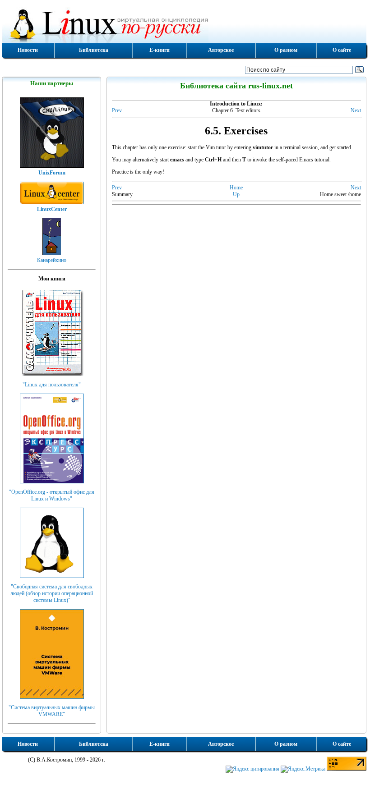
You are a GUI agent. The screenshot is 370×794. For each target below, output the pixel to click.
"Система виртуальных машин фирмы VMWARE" (52, 710)
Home (236, 187)
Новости (28, 50)
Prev (117, 110)
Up (236, 194)
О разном (285, 50)
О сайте (342, 50)
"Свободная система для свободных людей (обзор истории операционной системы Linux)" (51, 593)
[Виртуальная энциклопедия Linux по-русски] (184, 24)
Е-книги (159, 50)
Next (356, 110)
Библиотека (93, 50)
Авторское (221, 50)
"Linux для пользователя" (52, 384)
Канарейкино (51, 260)
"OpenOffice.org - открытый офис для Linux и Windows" (51, 495)
